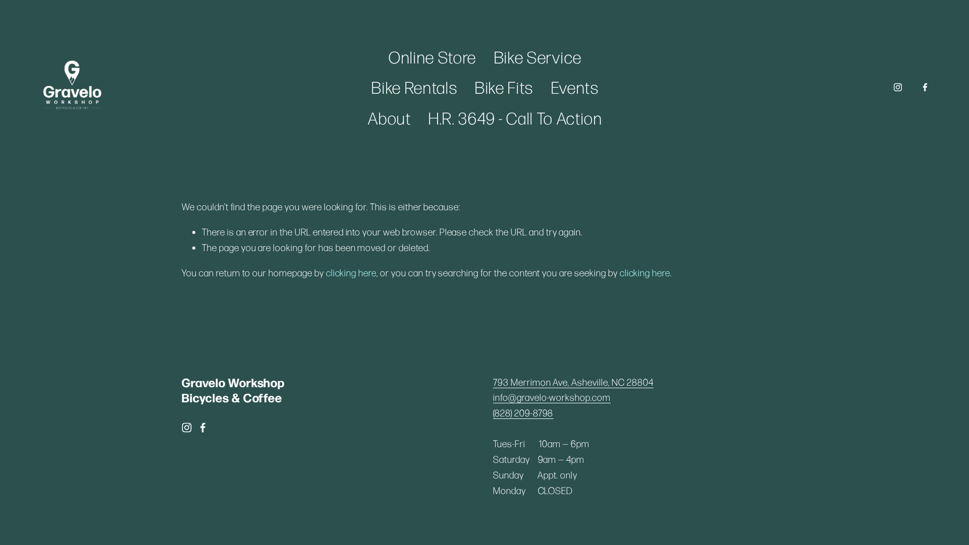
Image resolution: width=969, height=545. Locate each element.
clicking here (351, 272)
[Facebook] (925, 87)
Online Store (432, 56)
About (389, 117)
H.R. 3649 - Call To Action (515, 117)
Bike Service (538, 56)
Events (575, 87)
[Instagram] (898, 87)
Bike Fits (504, 87)
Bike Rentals (414, 87)
